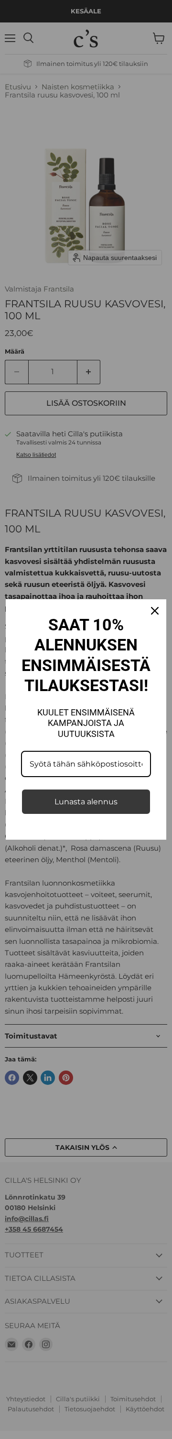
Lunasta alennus (86, 801)
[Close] (154, 610)
